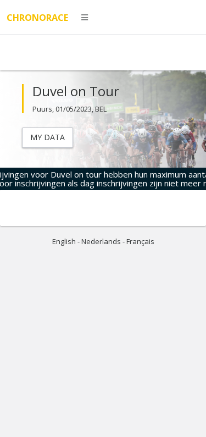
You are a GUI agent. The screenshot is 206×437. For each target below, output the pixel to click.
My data (47, 137)
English (64, 241)
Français (140, 241)
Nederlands (101, 241)
